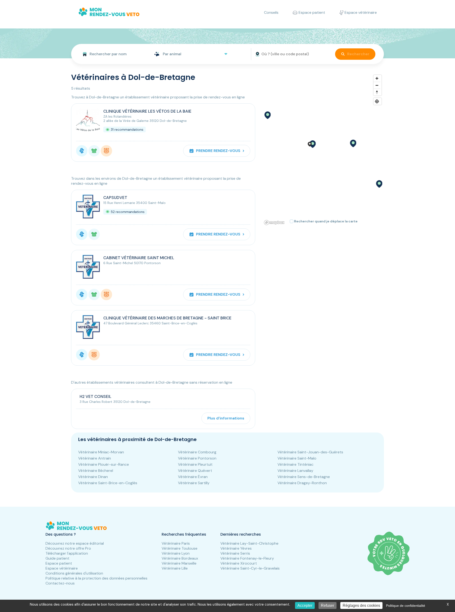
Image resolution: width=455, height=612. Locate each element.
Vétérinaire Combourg (197, 452)
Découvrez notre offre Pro (68, 548)
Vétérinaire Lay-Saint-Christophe (249, 543)
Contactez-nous (60, 583)
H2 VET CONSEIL (95, 396)
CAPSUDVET (115, 197)
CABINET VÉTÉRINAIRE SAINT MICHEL (138, 257)
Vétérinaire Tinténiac (296, 464)
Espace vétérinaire (62, 568)
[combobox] (110, 54)
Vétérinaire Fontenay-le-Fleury (247, 558)
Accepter (304, 605)
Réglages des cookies (361, 605)
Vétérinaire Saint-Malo (297, 458)
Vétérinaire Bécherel (95, 470)
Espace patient (59, 563)
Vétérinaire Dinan (93, 476)
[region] (323, 150)
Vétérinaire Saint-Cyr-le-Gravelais (250, 568)
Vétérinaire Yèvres (236, 548)
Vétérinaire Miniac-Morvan (101, 452)
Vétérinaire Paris (176, 543)
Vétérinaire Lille (175, 568)
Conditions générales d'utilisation (74, 573)
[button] (312, 144)
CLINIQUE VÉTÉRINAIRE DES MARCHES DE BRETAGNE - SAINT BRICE (167, 318)
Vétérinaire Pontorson (197, 458)
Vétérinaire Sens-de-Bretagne (304, 476)
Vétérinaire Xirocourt (238, 563)
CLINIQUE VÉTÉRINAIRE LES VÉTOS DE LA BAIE (147, 111)
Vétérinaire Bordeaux (180, 558)
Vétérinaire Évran (193, 476)
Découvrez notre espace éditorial (75, 543)
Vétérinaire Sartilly (193, 482)
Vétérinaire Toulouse (179, 548)
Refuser (327, 605)
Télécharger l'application (67, 553)
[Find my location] (376, 101)
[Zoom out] (376, 85)
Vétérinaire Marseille (179, 563)
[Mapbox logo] (274, 222)
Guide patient (57, 558)
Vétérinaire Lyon (176, 553)
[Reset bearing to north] (376, 92)
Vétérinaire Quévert (195, 470)
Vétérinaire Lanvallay (295, 470)
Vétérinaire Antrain (94, 458)
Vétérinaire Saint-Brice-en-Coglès (107, 482)
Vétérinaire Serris (235, 553)
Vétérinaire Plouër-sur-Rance (103, 464)
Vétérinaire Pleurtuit (195, 464)
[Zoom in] (376, 78)
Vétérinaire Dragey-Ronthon (302, 482)
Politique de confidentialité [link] (405, 605)
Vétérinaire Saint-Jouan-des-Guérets (310, 452)
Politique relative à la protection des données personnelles (96, 578)
